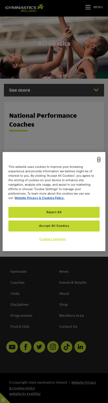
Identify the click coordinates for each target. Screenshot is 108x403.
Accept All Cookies (54, 226)
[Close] (99, 159)
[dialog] (54, 201)
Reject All (54, 212)
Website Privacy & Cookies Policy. (39, 198)
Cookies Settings (52, 239)
